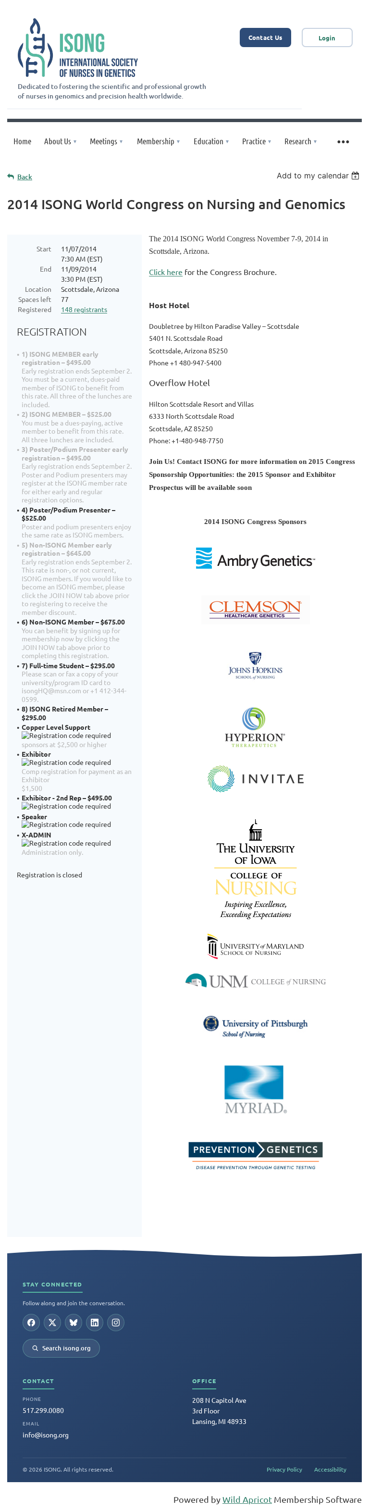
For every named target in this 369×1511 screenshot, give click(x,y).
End (45, 268)
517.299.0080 (43, 1410)
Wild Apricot (247, 1499)
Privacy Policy (284, 1469)
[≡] (342, 141)
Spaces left (34, 299)
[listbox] (319, 175)
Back (24, 176)
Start (44, 248)
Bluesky (73, 1322)
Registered (34, 309)
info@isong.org (46, 1434)
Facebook (31, 1322)
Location (38, 289)
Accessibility (330, 1469)
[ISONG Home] (78, 47)
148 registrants (84, 309)
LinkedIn (94, 1322)
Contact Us (265, 37)
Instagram (115, 1322)
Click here (166, 271)
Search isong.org (66, 1348)
